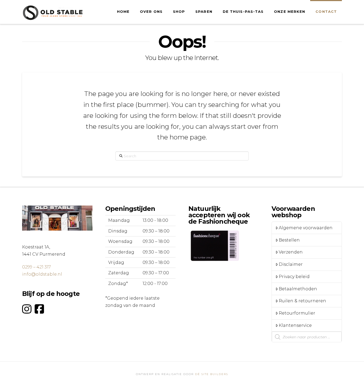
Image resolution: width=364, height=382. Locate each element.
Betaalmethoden (298, 288)
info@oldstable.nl (42, 274)
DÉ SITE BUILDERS (211, 374)
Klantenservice (295, 325)
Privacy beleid (294, 276)
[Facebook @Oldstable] (39, 309)
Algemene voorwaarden (306, 227)
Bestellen (289, 240)
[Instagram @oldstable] (26, 309)
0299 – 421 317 (36, 267)
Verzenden (291, 252)
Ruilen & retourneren (302, 300)
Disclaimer (291, 264)
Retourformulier (297, 313)
